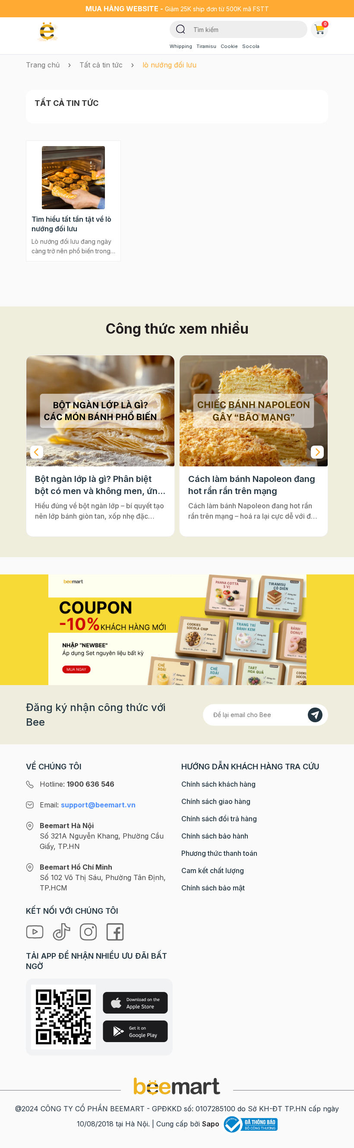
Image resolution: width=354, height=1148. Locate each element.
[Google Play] (135, 1031)
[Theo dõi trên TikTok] (63, 931)
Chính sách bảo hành (214, 836)
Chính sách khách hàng (218, 784)
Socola (250, 46)
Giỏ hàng (325, 23)
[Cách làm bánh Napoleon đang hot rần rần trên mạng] (254, 410)
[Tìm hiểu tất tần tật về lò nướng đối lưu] (73, 177)
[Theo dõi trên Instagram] (89, 931)
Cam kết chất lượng (212, 870)
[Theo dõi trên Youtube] (36, 931)
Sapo (210, 1123)
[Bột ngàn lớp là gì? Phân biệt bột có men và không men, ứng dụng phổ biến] (100, 410)
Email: (88, 804)
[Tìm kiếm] (180, 28)
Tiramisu (206, 46)
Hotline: (77, 784)
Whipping (181, 46)
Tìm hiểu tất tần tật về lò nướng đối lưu (71, 224)
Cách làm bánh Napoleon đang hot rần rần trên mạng (251, 485)
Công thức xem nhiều (177, 328)
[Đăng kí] (315, 715)
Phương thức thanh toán (219, 853)
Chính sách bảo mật (213, 887)
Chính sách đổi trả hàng (219, 818)
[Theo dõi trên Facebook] (115, 931)
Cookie (229, 46)
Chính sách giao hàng (215, 801)
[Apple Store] (135, 1003)
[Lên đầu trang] (338, 1139)
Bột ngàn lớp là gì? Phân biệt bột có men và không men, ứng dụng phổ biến (99, 485)
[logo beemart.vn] (177, 1085)
